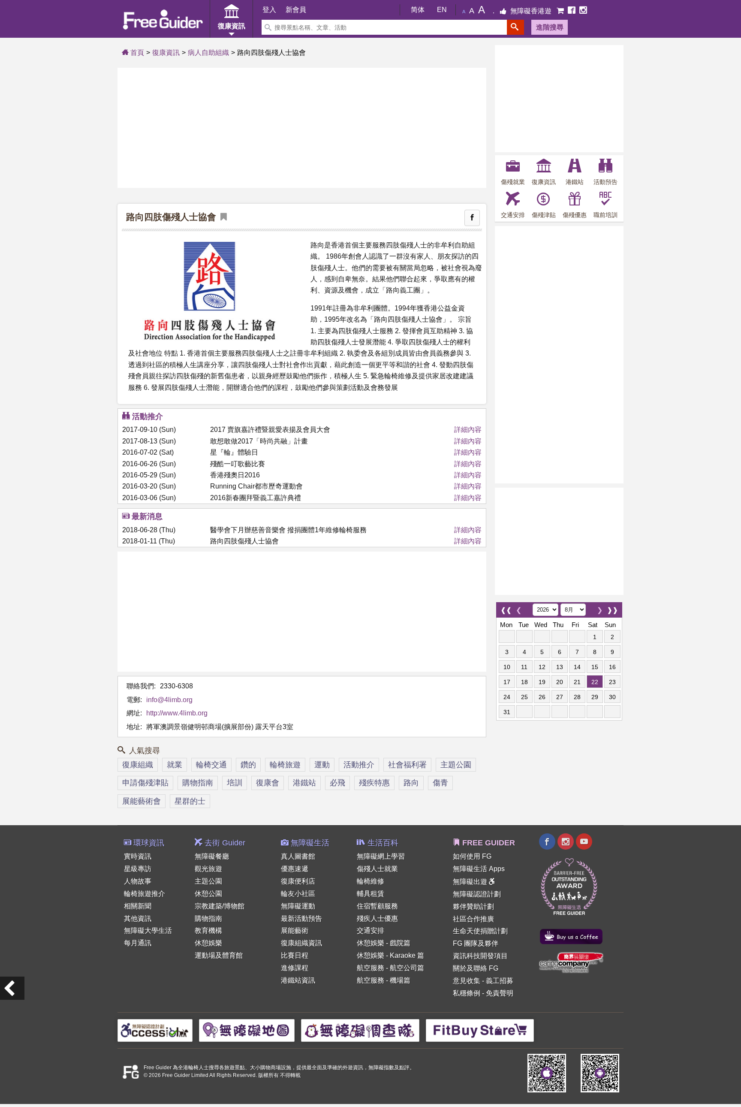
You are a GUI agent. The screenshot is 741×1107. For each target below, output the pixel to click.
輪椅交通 (211, 764)
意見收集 (466, 980)
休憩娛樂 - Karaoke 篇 (390, 955)
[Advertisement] (301, 128)
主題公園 (455, 764)
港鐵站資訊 (298, 980)
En (442, 9)
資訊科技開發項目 (480, 955)
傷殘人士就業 (377, 868)
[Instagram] (583, 11)
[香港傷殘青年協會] (12, 988)
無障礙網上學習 (381, 856)
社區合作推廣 (473, 919)
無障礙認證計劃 (477, 894)
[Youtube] (584, 842)
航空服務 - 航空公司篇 (390, 967)
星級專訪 (137, 868)
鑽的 (248, 764)
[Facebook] (572, 11)
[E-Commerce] (561, 11)
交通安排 (370, 930)
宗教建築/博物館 (219, 906)
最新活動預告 (301, 918)
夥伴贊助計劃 (473, 906)
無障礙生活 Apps (479, 868)
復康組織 (137, 764)
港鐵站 (304, 782)
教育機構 (208, 930)
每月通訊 (137, 943)
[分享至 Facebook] (472, 218)
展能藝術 (294, 930)
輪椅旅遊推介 (144, 893)
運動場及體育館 (219, 955)
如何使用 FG (472, 856)
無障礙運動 (298, 906)
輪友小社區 (298, 893)
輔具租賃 (370, 893)
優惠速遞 (294, 868)
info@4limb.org (169, 699)
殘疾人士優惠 (377, 918)
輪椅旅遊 (285, 764)
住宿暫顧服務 (377, 906)
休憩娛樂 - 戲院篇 (383, 943)
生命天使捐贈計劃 (480, 931)
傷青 (440, 782)
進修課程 (294, 967)
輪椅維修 (370, 881)
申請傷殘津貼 (145, 782)
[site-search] (515, 27)
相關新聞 (137, 906)
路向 (411, 782)
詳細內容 (468, 429)
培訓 (234, 782)
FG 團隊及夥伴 (475, 943)
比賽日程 (294, 955)
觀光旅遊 (208, 868)
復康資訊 (166, 52)
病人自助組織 (208, 52)
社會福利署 (407, 764)
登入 (269, 9)
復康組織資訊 (301, 943)
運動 (322, 764)
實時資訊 (137, 856)
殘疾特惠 (374, 782)
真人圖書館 (298, 856)
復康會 (267, 782)
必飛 (337, 782)
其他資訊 (137, 918)
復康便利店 (298, 881)
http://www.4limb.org (177, 713)
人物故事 (137, 881)
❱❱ (612, 607)
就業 (174, 764)
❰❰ (506, 607)
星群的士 (190, 801)
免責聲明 (499, 993)
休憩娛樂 (208, 943)
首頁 (136, 52)
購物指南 (197, 782)
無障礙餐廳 (212, 856)
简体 (418, 9)
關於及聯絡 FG (475, 968)
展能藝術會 (141, 801)
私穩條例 (466, 993)
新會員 (296, 9)
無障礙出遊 (471, 881)
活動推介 (358, 764)
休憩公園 (208, 893)
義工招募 (499, 980)
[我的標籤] (221, 217)
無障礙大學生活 (148, 930)
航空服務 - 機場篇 (383, 980)
